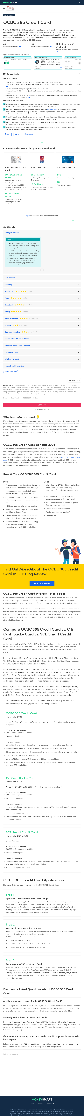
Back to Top (75, 380)
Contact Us (50, 1103)
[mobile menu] (80, 2)
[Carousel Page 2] (42, 211)
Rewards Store (52, 109)
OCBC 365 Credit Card (30, 398)
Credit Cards (15, 398)
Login (27, 215)
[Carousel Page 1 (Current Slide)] (41, 211)
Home (5, 398)
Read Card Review (42, 583)
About (32, 1103)
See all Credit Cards (11, 371)
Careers (40, 1103)
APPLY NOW (42, 405)
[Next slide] (80, 63)
